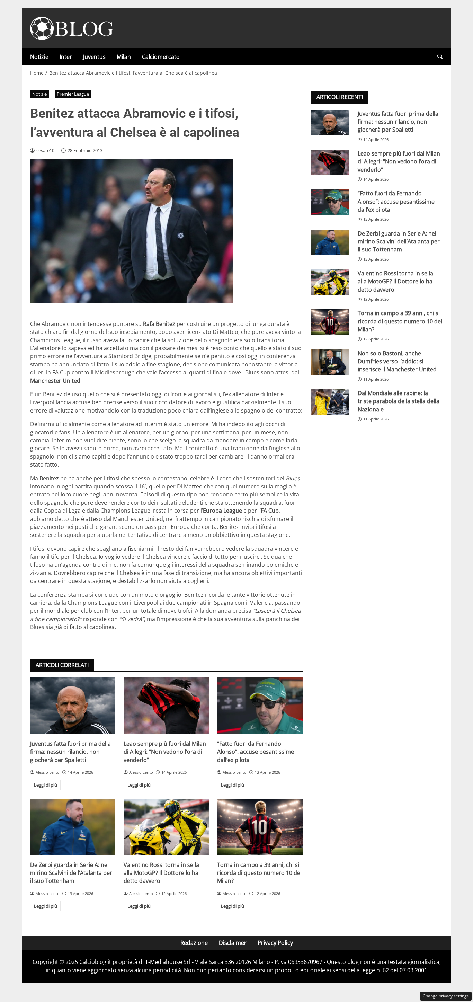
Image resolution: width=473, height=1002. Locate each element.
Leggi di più (45, 785)
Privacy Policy (275, 943)
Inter (66, 57)
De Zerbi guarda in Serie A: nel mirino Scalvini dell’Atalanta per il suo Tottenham (71, 873)
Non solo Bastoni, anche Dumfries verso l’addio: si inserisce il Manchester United (397, 361)
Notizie (39, 57)
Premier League (73, 94)
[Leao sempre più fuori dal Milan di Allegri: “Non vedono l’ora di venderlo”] (166, 705)
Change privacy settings (446, 996)
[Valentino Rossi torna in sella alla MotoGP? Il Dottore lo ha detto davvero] (166, 827)
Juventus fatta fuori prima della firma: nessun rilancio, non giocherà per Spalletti (70, 752)
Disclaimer (233, 943)
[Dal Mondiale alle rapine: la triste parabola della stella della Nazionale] (330, 402)
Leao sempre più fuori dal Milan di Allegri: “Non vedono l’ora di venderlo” (165, 752)
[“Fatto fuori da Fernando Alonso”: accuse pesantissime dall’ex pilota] (259, 705)
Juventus (94, 57)
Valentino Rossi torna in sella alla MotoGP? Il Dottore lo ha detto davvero (161, 873)
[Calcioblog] (71, 28)
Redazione (194, 943)
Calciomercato (161, 57)
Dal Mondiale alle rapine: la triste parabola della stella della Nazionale (398, 401)
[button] (440, 57)
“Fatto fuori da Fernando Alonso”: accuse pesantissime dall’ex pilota (255, 752)
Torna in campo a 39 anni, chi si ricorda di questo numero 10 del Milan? (259, 873)
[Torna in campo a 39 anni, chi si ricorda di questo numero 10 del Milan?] (259, 827)
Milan (124, 57)
